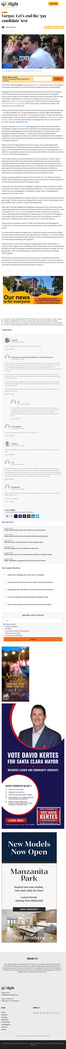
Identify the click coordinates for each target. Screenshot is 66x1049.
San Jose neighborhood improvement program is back (28, 597)
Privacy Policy (19, 1036)
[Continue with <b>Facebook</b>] (7, 516)
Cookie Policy (26, 1036)
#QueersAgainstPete (18, 212)
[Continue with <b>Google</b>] (11, 516)
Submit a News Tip (7, 999)
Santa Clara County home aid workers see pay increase (24, 530)
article (44, 189)
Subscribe (53, 3)
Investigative (5, 1024)
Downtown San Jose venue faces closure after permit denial (30, 582)
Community (5, 1022)
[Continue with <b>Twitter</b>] (16, 516)
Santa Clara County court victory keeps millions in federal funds (28, 554)
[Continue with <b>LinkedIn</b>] (33, 516)
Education (4, 1019)
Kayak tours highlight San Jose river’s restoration (26, 575)
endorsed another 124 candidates (13, 103)
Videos (3, 1029)
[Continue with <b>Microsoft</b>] (28, 516)
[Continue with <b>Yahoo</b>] (20, 516)
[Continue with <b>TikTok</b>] (24, 516)
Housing (4, 1017)
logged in (17, 512)
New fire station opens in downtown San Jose (21, 548)
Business (4, 1015)
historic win (36, 85)
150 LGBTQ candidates (17, 101)
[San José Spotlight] (13, 5)
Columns (4, 12)
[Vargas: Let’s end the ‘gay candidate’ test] (33, 51)
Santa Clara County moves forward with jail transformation (26, 536)
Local (3, 1012)
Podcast (4, 1027)
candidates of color (53, 117)
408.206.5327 (5, 993)
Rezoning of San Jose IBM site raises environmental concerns (30, 589)
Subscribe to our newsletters (10, 1001)
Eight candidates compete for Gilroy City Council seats (24, 560)
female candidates (8, 120)
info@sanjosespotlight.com (9, 995)
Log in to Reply (9, 349)
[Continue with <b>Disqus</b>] (37, 516)
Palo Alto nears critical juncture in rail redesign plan (23, 542)
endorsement (20, 126)
